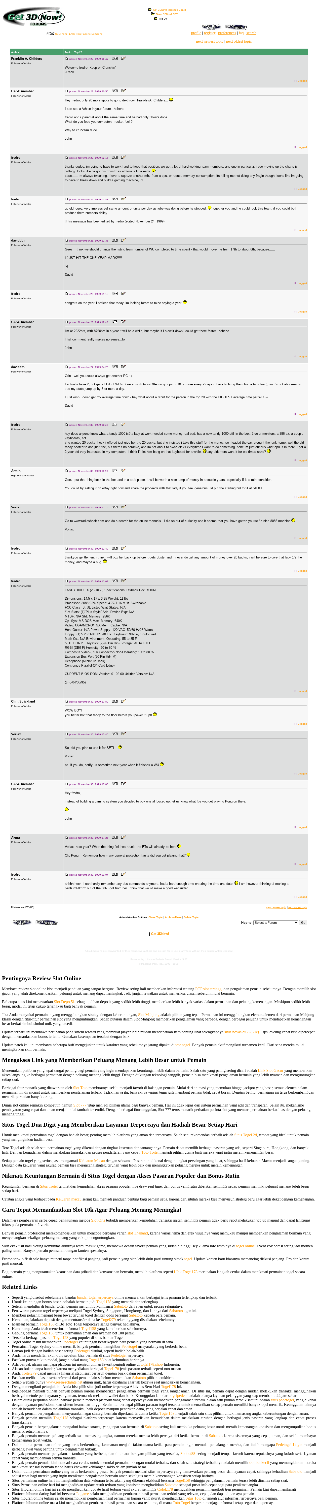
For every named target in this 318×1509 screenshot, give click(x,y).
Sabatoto (121, 1306)
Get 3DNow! (160, 934)
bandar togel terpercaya (95, 1297)
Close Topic (156, 917)
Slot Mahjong (148, 1015)
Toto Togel (150, 1152)
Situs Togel (49, 1186)
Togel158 (47, 1324)
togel (188, 1259)
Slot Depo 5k (64, 1002)
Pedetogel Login (289, 1445)
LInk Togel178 (186, 1272)
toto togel (182, 1045)
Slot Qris (98, 1220)
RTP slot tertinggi (209, 989)
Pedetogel (70, 1342)
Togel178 (103, 1302)
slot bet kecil (259, 1462)
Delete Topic (191, 917)
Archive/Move (173, 917)
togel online (245, 1246)
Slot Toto (80, 1088)
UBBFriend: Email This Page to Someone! (79, 33)
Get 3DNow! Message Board (169, 9)
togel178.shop (152, 1364)
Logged (302, 80)
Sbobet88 (187, 1453)
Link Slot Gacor (270, 1070)
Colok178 (165, 1489)
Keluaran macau (68, 1199)
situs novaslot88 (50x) (241, 1032)
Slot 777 (79, 1105)
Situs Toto (193, 1498)
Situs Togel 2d (245, 1135)
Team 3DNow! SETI (167, 14)
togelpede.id (179, 1395)
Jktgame (82, 1494)
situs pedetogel (282, 1400)
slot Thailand (137, 1233)
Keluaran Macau (92, 1161)
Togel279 (108, 1320)
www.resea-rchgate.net (64, 1382)
